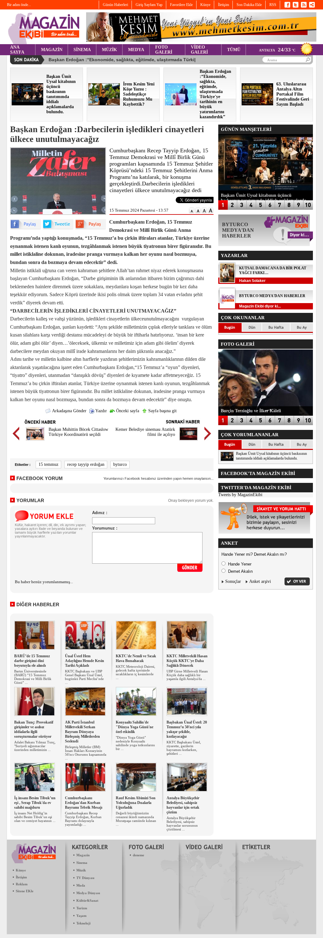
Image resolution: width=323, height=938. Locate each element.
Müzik (81, 870)
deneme (138, 855)
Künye (21, 870)
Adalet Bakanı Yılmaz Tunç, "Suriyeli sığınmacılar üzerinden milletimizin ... (35, 746)
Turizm (81, 908)
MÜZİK (109, 49)
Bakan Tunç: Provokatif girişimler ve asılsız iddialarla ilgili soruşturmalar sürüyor (33, 729)
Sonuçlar (233, 581)
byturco (120, 464)
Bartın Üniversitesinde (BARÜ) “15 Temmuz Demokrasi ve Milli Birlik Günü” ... (32, 676)
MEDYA (136, 49)
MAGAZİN (51, 49)
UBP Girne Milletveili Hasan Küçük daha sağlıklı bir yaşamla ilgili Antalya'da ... (187, 675)
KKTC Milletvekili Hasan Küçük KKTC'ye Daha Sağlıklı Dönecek (187, 661)
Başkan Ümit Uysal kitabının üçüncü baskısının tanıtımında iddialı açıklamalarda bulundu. (271, 455)
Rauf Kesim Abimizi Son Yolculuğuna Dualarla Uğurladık (136, 803)
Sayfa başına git (162, 410)
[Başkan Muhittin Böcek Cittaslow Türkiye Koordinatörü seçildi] (35, 441)
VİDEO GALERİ (199, 50)
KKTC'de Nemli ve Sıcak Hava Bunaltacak (136, 658)
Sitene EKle (24, 891)
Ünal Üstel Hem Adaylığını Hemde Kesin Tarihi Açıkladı (84, 661)
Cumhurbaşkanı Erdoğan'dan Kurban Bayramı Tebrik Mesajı (83, 803)
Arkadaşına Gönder (68, 410)
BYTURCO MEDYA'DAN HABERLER (272, 296)
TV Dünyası (85, 878)
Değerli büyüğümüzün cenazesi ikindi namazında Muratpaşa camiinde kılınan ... (136, 818)
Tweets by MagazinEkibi (240, 494)
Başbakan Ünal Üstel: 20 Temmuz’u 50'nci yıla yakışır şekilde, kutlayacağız (187, 729)
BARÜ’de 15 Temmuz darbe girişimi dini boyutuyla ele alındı (32, 661)
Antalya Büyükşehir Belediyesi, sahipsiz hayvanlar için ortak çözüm (183, 805)
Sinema (81, 863)
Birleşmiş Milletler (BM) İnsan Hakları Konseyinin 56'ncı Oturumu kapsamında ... (85, 752)
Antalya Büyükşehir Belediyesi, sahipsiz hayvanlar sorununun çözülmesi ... (182, 823)
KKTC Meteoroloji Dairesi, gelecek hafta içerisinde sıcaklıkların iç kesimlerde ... (135, 672)
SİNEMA (82, 49)
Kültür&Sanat (87, 900)
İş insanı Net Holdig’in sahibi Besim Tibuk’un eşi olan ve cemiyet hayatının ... (35, 817)
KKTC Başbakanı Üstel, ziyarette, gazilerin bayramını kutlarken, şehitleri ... (184, 747)
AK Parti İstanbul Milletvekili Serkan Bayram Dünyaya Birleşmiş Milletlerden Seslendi (82, 731)
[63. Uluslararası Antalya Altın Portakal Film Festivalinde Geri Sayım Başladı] (257, 104)
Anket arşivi (260, 581)
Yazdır (100, 410)
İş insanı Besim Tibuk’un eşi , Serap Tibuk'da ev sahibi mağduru (35, 803)
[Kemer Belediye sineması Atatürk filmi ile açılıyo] (188, 441)
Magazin (83, 855)
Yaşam (81, 915)
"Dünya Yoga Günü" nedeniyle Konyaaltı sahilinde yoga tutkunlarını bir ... (135, 743)
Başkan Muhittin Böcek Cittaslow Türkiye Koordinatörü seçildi (78, 432)
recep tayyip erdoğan (85, 464)
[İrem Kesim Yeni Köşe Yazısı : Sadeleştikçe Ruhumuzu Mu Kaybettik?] (104, 104)
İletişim (21, 877)
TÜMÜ (233, 49)
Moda (80, 885)
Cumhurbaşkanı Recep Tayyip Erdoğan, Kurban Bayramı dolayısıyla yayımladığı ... (83, 818)
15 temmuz (48, 464)
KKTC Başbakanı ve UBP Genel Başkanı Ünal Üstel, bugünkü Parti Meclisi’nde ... (84, 676)
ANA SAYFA (17, 50)
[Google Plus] (90, 228)
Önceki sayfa (127, 410)
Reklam (21, 884)
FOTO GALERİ (163, 50)
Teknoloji (83, 923)
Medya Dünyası (88, 893)
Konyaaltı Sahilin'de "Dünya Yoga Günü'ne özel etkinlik (134, 727)
